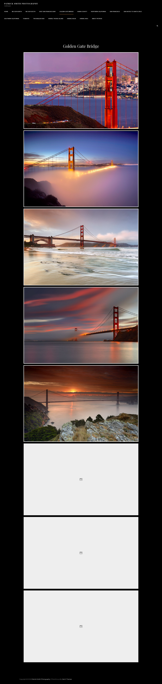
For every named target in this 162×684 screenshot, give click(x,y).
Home (6, 11)
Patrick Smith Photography (21, 3)
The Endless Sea (38, 18)
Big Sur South (30, 11)
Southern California (11, 18)
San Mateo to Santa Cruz (133, 11)
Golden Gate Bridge (66, 11)
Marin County (82, 11)
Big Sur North (17, 11)
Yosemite (26, 18)
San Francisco (115, 11)
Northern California (98, 11)
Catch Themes (67, 679)
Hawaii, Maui (84, 18)
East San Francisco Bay (47, 11)
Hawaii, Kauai (71, 18)
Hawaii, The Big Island (55, 18)
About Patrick (97, 18)
